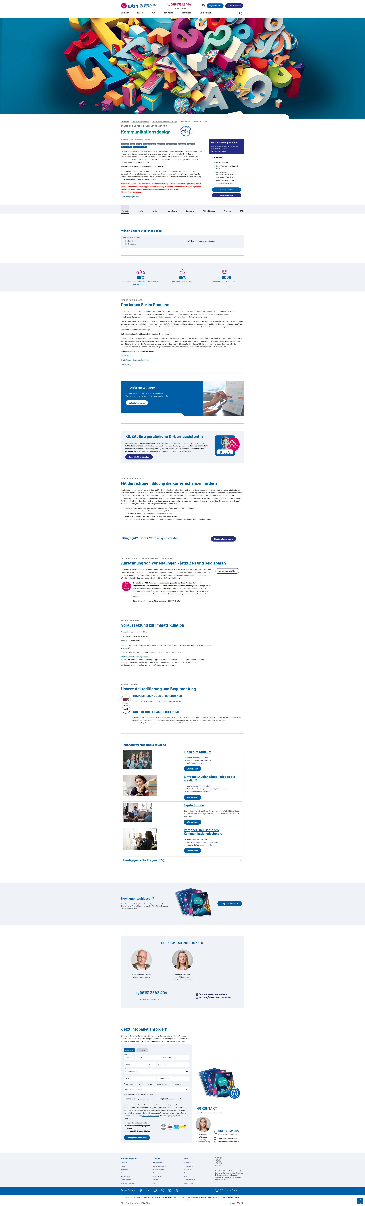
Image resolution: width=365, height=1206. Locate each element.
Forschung (187, 1169)
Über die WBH (205, 13)
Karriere (155, 211)
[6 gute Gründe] (137, 812)
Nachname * (167, 1057)
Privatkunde (129, 1050)
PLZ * (160, 1064)
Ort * (167, 1064)
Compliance (156, 1197)
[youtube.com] (169, 1190)
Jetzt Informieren (137, 403)
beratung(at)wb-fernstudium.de (182, 980)
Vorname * (139, 1057)
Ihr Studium (186, 13)
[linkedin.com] (148, 1190)
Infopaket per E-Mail (171, 1099)
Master (140, 13)
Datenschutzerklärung (150, 1116)
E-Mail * (127, 1078)
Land (125, 1068)
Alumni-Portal (188, 1183)
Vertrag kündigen (213, 1197)
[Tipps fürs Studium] (137, 759)
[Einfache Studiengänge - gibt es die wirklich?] (140, 785)
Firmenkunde (142, 1050)
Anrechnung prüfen (227, 571)
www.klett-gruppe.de (222, 1179)
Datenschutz (147, 1197)
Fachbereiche (188, 1166)
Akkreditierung (209, 211)
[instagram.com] (155, 1190)
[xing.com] (162, 1190)
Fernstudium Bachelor (140, 122)
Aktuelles (227, 211)
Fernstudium (125, 1173)
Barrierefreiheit (167, 1197)
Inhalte (140, 211)
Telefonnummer (164, 1078)
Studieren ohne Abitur (128, 1183)
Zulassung (190, 211)
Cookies (187, 1200)
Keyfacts (125, 211)
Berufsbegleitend (126, 1179)
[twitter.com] (176, 1190)
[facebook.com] (140, 1190)
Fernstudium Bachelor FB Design (164, 122)
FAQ (241, 211)
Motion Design (130, 244)
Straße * (128, 1064)
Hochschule (187, 1162)
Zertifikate (168, 13)
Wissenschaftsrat (170, 717)
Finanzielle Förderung (159, 1173)
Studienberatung (157, 1162)
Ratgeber (155, 1179)
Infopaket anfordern (229, 903)
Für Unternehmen (189, 1179)
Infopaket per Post (137, 1099)
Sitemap (237, 1197)
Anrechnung (172, 211)
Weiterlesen (192, 768)
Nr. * (151, 1064)
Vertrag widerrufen (227, 1197)
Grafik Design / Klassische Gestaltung (200, 241)
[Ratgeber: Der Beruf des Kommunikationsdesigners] (140, 839)
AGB (174, 1197)
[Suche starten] (240, 13)
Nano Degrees (162, 1084)
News (185, 1176)
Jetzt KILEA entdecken (139, 457)
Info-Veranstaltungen (159, 1166)
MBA (153, 13)
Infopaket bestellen (215, 6)
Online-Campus (157, 1176)
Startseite (125, 122)
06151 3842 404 (228, 1130)
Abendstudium (126, 1176)
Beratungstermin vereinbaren (213, 994)
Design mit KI (130, 241)
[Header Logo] (139, 6)
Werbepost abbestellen (198, 1197)
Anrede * (126, 1054)
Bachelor (125, 13)
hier (175, 578)
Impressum (137, 1197)
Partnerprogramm (184, 1197)
